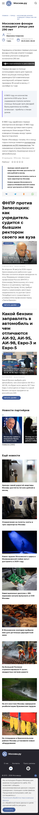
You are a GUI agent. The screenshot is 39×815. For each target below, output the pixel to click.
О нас (6, 763)
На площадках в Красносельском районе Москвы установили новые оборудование (18, 740)
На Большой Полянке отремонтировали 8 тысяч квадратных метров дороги (15, 669)
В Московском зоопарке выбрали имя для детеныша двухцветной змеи (17, 632)
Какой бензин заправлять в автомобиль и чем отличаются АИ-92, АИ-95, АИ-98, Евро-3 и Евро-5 (19, 330)
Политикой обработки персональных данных (18, 799)
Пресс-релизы (29, 763)
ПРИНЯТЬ (9, 810)
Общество (8, 243)
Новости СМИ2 (8, 444)
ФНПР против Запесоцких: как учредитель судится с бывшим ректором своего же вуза (18, 220)
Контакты (16, 763)
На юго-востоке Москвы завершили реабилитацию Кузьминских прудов (19, 705)
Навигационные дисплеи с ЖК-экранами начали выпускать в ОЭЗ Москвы (18, 595)
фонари (26, 158)
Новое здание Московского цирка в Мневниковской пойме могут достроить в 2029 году (21, 184)
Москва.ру (20, 3)
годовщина (7, 158)
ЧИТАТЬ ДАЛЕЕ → (11, 305)
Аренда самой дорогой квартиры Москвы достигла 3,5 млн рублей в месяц (21, 170)
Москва (18, 158)
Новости (8, 354)
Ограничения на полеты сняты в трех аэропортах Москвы (17, 523)
